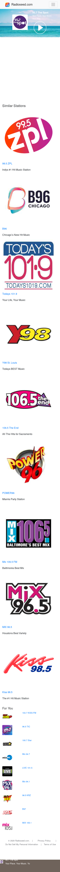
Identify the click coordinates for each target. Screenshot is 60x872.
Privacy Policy (44, 840)
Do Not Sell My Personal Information (21, 844)
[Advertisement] (30, 70)
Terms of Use (50, 844)
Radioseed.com (26, 4)
